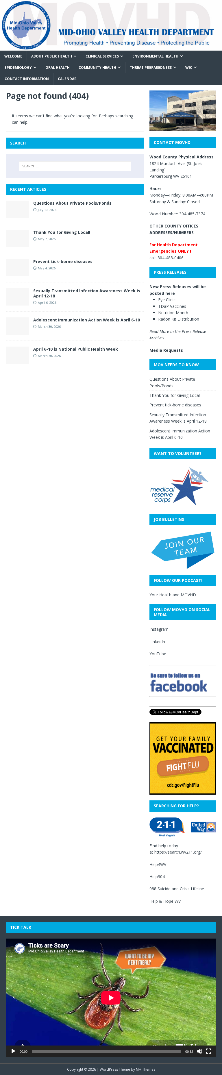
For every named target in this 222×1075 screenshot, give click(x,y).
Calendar (67, 78)
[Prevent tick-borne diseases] (17, 273)
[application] (111, 998)
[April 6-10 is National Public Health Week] (17, 360)
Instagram (159, 629)
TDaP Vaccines (172, 306)
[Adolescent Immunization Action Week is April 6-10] (17, 331)
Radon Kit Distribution (178, 319)
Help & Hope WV (165, 901)
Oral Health (57, 67)
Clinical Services (102, 56)
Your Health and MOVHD (172, 594)
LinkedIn (157, 641)
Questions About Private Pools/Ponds (72, 203)
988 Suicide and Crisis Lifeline (176, 888)
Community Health (97, 67)
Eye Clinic (166, 299)
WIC (188, 67)
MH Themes (145, 1069)
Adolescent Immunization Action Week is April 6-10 (86, 320)
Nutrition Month (173, 312)
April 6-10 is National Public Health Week (75, 349)
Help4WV (157, 864)
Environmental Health (155, 56)
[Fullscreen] (209, 1051)
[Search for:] (75, 166)
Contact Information (27, 78)
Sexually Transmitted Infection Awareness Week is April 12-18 (86, 293)
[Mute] (199, 1051)
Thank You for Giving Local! (61, 232)
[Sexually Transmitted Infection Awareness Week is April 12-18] (17, 302)
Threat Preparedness (151, 67)
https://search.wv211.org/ (178, 852)
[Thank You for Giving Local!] (17, 244)
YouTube (157, 653)
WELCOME (13, 56)
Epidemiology (18, 67)
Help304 (157, 876)
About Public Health (51, 56)
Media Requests (166, 350)
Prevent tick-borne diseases (62, 261)
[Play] (13, 1051)
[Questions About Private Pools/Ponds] (17, 214)
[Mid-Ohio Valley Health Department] (111, 47)
